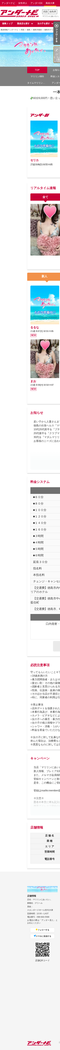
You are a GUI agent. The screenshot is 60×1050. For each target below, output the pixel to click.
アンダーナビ (8, 3)
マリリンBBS (37, 76)
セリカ (34, 160)
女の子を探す (43, 23)
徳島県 (52, 11)
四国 (45, 11)
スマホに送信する (43, 936)
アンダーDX (36, 3)
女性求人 (22, 3)
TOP (37, 70)
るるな (34, 327)
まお (33, 381)
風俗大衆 (50, 3)
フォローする (43, 930)
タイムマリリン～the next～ (37, 83)
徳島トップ (7, 23)
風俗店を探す (23, 23)
